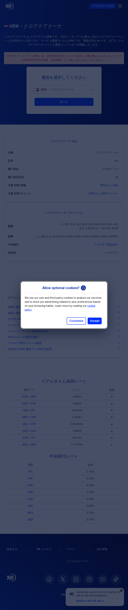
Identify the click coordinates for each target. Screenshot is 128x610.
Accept (94, 320)
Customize (76, 320)
